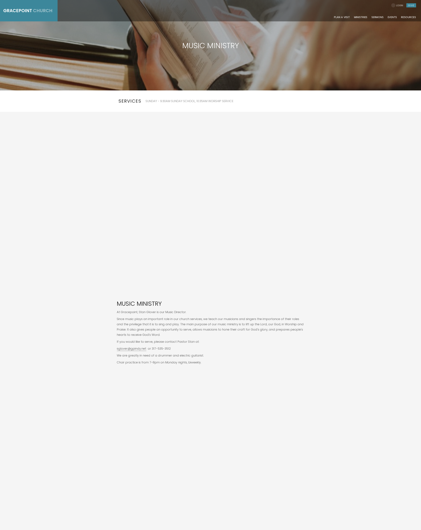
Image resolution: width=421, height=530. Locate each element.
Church (27, 10)
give (411, 5)
